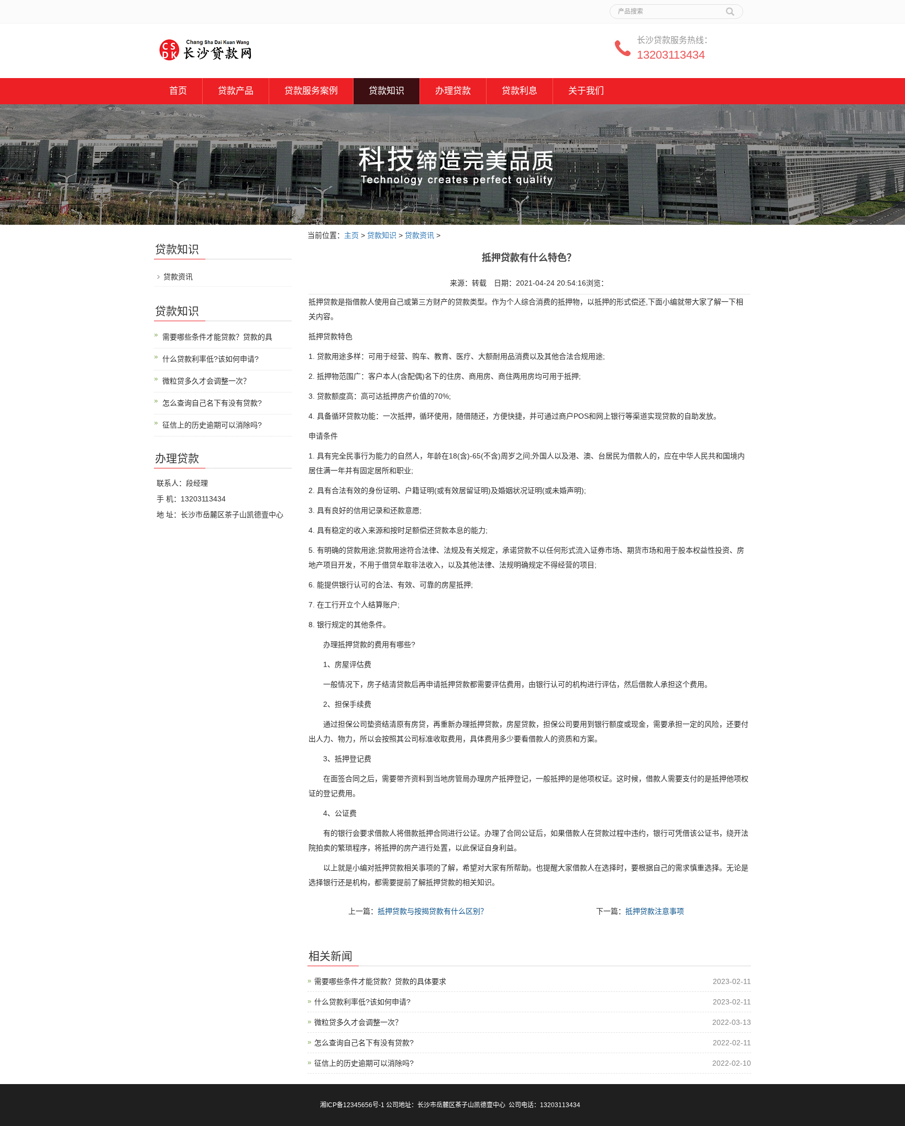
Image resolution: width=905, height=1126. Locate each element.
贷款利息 (519, 91)
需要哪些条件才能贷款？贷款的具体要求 (380, 981)
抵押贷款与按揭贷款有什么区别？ (433, 911)
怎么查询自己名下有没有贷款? (364, 1042)
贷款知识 (386, 91)
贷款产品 (235, 91)
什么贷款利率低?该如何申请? (362, 1002)
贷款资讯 (419, 235)
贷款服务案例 (311, 91)
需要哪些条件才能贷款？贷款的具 (217, 337)
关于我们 (586, 91)
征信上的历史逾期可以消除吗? (364, 1063)
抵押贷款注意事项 (654, 911)
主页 (351, 235)
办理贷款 (453, 91)
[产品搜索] (730, 8)
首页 (178, 91)
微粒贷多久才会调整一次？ (358, 1022)
